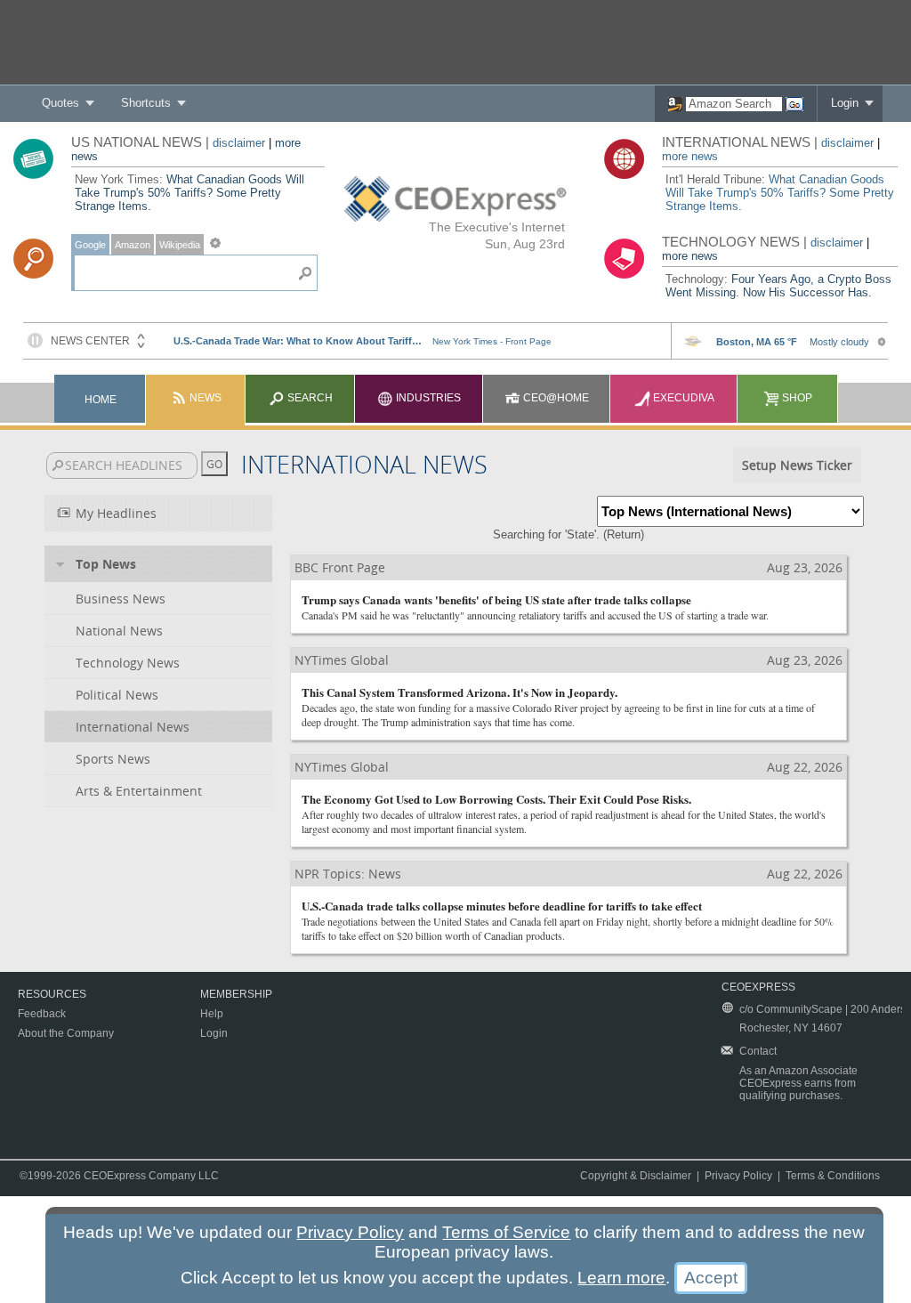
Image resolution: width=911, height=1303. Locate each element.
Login (845, 102)
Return (624, 534)
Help (211, 1014)
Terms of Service (506, 1232)
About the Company (66, 1033)
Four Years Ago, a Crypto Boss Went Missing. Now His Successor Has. (778, 285)
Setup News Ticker (797, 465)
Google (90, 244)
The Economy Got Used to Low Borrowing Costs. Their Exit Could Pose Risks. (496, 798)
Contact (758, 1051)
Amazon (132, 244)
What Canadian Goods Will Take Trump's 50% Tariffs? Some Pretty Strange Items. (189, 193)
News (204, 398)
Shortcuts (146, 102)
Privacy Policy (738, 1175)
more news (690, 156)
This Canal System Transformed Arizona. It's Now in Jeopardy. (459, 692)
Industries (427, 398)
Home (101, 399)
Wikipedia (179, 244)
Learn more (621, 1277)
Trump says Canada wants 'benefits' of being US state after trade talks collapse (496, 599)
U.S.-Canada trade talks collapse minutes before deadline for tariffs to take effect (502, 905)
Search (309, 398)
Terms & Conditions (833, 1175)
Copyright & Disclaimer (635, 1175)
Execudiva (682, 398)
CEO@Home (554, 398)
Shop (795, 398)
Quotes (60, 102)
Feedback (42, 1014)
